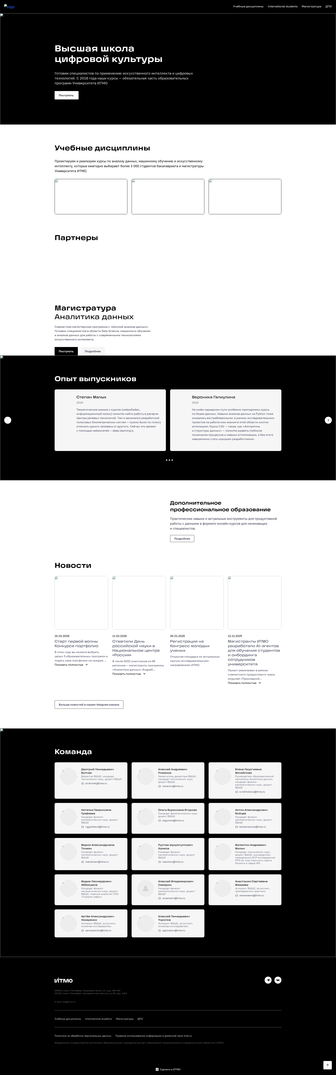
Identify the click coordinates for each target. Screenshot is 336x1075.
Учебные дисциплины (68, 1018)
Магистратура (124, 1018)
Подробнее (93, 351)
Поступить (66, 95)
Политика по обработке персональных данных (83, 1035)
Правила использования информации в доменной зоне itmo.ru (153, 1035)
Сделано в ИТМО (170, 1069)
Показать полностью (69, 664)
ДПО (140, 1018)
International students (98, 1018)
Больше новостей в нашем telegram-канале (89, 704)
